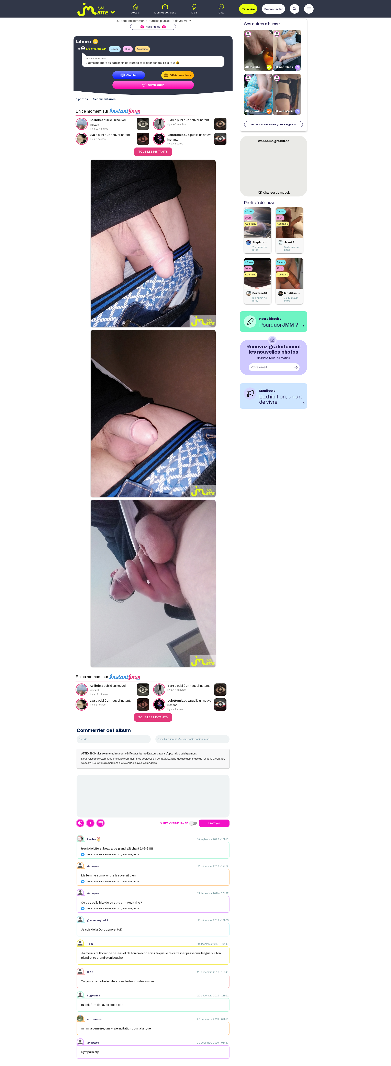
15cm (280, 268)
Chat (221, 12)
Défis (194, 12)
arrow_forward (296, 367)
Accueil (135, 12)
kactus (91, 839)
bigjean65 (93, 995)
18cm (248, 217)
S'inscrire (248, 9)
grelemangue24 (97, 920)
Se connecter (273, 9)
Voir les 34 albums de (273, 124)
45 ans (249, 211)
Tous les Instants (153, 151)
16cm (128, 49)
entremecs (94, 1019)
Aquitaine (142, 49)
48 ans (249, 262)
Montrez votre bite (165, 12)
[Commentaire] (153, 796)
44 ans (281, 211)
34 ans (115, 49)
